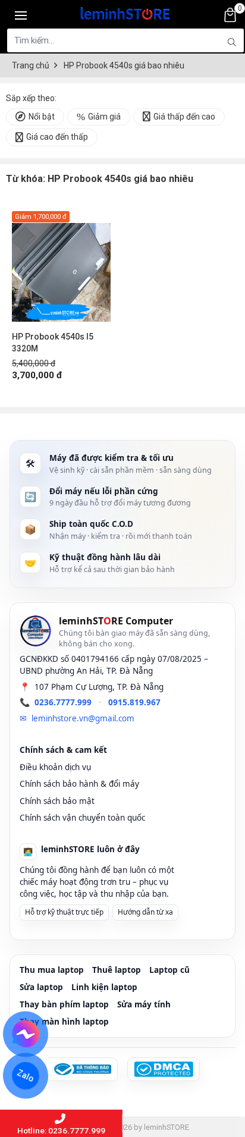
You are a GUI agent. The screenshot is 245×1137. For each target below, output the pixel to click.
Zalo (25, 1076)
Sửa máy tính (144, 1004)
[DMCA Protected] (163, 1069)
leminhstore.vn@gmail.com (83, 718)
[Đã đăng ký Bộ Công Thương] (81, 1069)
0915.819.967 (134, 702)
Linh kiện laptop (104, 987)
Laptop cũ (169, 970)
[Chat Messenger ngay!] (26, 1034)
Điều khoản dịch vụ (55, 767)
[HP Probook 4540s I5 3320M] (61, 266)
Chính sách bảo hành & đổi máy (79, 783)
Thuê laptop (116, 970)
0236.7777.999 (63, 702)
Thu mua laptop (52, 970)
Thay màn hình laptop (64, 1021)
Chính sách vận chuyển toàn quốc (82, 817)
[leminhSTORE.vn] (125, 12)
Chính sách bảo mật (57, 801)
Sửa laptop (41, 987)
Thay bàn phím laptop (64, 1004)
